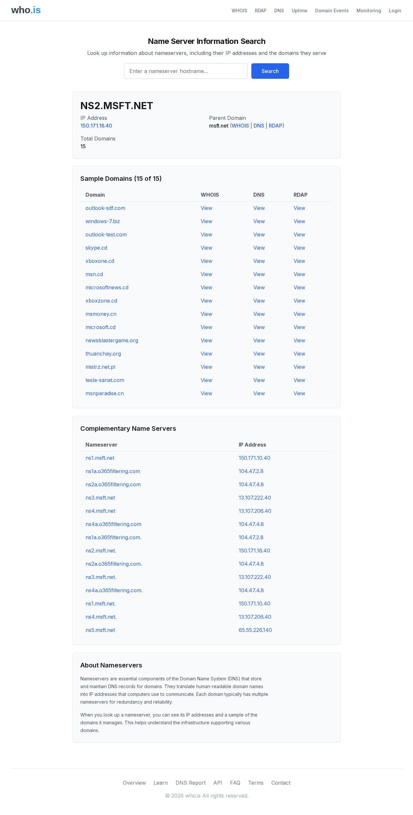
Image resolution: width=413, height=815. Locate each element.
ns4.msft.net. (101, 617)
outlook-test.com (106, 234)
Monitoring (369, 10)
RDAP (261, 10)
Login (395, 10)
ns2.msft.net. (101, 550)
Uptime (299, 10)
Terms (256, 782)
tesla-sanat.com (105, 380)
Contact (280, 782)
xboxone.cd (100, 261)
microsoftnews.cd (107, 287)
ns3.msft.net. (101, 577)
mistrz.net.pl (100, 367)
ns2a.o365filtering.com (113, 484)
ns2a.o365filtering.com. (114, 564)
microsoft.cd (101, 327)
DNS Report (191, 782)
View (206, 208)
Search (270, 71)
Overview (134, 782)
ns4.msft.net (100, 511)
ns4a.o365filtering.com (113, 524)
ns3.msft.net (100, 497)
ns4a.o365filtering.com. (114, 590)
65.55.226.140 (255, 630)
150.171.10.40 (254, 458)
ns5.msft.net (100, 630)
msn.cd (94, 274)
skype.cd (96, 247)
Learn (161, 782)
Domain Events (332, 10)
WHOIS (239, 10)
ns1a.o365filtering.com (113, 471)
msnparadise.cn (105, 393)
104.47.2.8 (251, 471)
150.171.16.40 (96, 125)
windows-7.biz (103, 221)
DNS (279, 10)
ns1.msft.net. (101, 603)
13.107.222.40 (255, 497)
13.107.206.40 (255, 511)
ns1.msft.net (100, 458)
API (217, 782)
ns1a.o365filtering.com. (113, 537)
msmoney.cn (101, 314)
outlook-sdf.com (105, 208)
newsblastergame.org (112, 340)
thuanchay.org (103, 353)
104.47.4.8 (251, 484)
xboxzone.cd (101, 300)
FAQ (235, 782)
